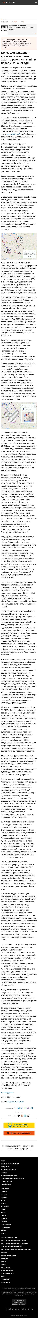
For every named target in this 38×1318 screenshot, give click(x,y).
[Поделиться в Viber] (28, 1108)
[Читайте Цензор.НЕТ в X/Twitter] (9, 1309)
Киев (2, 1276)
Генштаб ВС (5, 1279)
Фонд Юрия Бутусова (8, 1169)
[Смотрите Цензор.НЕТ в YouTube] (16, 1309)
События (4, 1194)
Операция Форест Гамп (9, 1237)
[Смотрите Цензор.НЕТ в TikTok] (19, 1309)
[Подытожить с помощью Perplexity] (25, 1115)
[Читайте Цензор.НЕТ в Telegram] (12, 1309)
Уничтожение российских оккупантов (14, 1243)
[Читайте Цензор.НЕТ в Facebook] (6, 1309)
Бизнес (3, 1215)
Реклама (4, 1172)
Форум (3, 1212)
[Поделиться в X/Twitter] (18, 1108)
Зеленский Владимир (8, 1256)
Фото (3, 1200)
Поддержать (5, 1167)
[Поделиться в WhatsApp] (25, 1108)
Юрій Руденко (7, 1092)
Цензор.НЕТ (5, 1189)
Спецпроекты (6, 1224)
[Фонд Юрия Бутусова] (19, 1125)
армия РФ (4, 1259)
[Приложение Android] (25, 1309)
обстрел (4, 1253)
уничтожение (6, 1267)
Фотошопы (5, 1206)
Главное (4, 1221)
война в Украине (7, 1270)
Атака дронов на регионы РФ (11, 1246)
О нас (3, 1161)
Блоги (4, 19)
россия (3, 1264)
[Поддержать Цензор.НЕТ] (19, 1133)
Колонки (4, 1230)
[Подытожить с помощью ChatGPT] (18, 1115)
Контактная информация (10, 1164)
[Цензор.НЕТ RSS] (32, 1309)
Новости (4, 1192)
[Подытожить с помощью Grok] (28, 1115)
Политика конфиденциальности (12, 1178)
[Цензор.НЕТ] (9, 3)
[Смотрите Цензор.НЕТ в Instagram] (22, 1309)
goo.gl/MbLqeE (13, 134)
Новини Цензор (6, 1181)
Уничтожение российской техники (13, 1240)
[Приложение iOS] (29, 1309)
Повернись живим (17, 25)
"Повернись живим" (15, 1102)
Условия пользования (9, 1175)
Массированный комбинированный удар (16, 1249)
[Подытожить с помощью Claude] (22, 1115)
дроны (3, 1262)
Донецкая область (7, 1273)
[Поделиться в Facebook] (15, 1108)
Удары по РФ (5, 1282)
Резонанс (4, 1197)
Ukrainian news (6, 1184)
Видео (3, 1203)
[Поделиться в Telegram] (21, 1108)
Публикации (5, 1227)
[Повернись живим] (4, 29)
